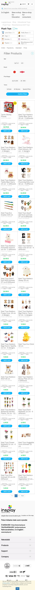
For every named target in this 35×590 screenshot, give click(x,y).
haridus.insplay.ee (20, 527)
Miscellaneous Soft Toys (21, 25)
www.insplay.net (6, 532)
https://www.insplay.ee (18, 525)
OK (17, 588)
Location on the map (27, 515)
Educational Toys (24, 22)
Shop (14, 22)
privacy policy (6, 583)
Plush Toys (6, 25)
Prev (12, 496)
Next (22, 496)
